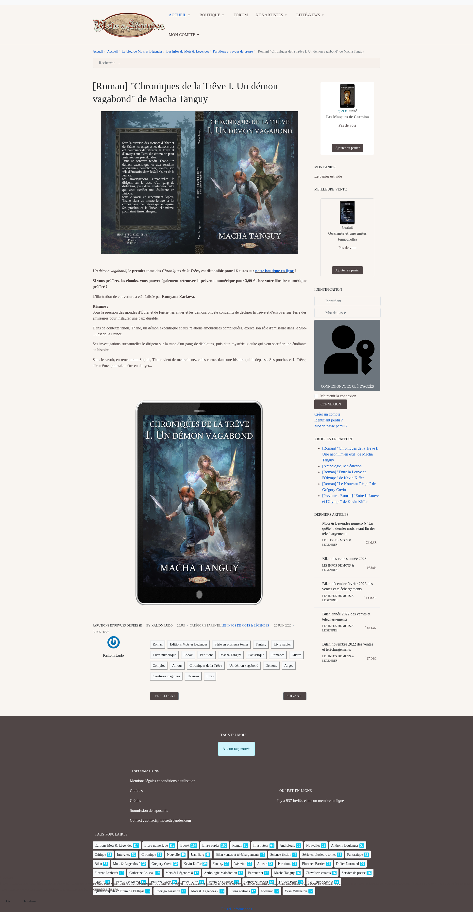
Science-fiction (280, 854)
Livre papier (282, 644)
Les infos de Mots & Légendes (245, 625)
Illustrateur (261, 845)
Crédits (135, 800)
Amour (177, 665)
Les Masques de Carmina (347, 117)
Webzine (240, 864)
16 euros (193, 676)
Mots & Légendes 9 (126, 864)
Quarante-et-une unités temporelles (347, 236)
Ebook (188, 655)
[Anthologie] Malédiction (342, 466)
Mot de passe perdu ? (330, 426)
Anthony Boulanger (344, 845)
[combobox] (236, 63)
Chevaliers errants (318, 873)
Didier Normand (347, 864)
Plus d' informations (236, 909)
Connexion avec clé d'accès (347, 386)
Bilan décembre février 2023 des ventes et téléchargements (347, 586)
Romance (277, 655)
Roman (158, 644)
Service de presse (354, 873)
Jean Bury (197, 854)
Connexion (331, 404)
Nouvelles (313, 845)
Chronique (148, 854)
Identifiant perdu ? (328, 420)
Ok (8, 901)
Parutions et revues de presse (117, 625)
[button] (180, 15)
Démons (271, 665)
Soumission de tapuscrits (149, 810)
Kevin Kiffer (193, 864)
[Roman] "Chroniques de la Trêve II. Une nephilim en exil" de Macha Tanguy (350, 454)
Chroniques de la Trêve (205, 665)
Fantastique (256, 655)
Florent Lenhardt (106, 873)
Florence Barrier (313, 864)
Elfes (210, 676)
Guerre (296, 655)
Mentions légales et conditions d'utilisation (162, 781)
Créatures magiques (166, 676)
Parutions (206, 655)
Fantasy (261, 644)
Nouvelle (173, 854)
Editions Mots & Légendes (188, 644)
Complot (159, 665)
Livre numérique (164, 655)
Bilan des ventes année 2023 (344, 558)
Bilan (98, 864)
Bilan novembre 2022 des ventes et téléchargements (347, 646)
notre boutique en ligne (274, 271)
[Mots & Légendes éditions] (129, 24)
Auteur (262, 864)
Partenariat (255, 873)
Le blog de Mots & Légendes (336, 543)
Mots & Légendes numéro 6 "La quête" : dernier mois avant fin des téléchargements (348, 528)
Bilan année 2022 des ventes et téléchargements (346, 616)
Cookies (136, 791)
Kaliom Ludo (113, 655)
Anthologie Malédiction (220, 873)
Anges (288, 665)
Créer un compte (327, 414)
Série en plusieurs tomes (231, 644)
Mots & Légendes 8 (179, 873)
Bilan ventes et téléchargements (237, 854)
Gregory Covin (162, 864)
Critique (100, 854)
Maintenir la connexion (338, 396)
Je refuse (30, 901)
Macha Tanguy (230, 655)
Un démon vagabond (243, 665)
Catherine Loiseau (141, 873)
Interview (123, 854)
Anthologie (287, 845)
